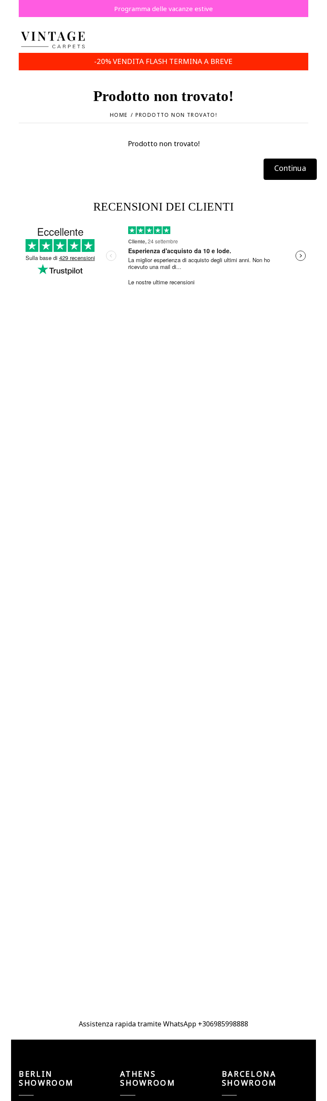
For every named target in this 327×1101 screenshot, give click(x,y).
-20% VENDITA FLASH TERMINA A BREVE (163, 61)
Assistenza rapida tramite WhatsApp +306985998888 (163, 1024)
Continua (290, 168)
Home (119, 114)
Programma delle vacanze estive (163, 8)
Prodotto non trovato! (176, 114)
